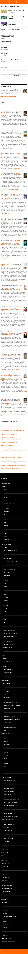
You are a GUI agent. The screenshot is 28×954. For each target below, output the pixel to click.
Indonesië (6, 586)
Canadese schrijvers (7, 647)
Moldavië (6, 752)
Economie (4, 907)
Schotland (6, 841)
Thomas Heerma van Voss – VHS (16, 10)
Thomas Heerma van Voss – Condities (10, 59)
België (3, 627)
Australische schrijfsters (10, 553)
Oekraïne (6, 755)
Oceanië (4, 730)
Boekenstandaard (6, 858)
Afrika (3, 486)
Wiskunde (4, 943)
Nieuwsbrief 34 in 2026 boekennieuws (10, 434)
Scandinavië (5, 774)
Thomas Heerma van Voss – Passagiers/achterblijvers (8, 36)
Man (3, 869)
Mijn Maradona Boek (6, 41)
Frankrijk (4, 658)
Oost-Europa (5, 733)
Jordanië (6, 597)
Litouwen (6, 749)
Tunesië (5, 533)
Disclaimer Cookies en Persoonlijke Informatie (10, 950)
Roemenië (6, 763)
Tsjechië (6, 769)
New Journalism (8, 813)
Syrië (5, 619)
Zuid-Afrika (6, 542)
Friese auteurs (7, 722)
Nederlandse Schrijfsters (8, 724)
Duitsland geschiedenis (11, 688)
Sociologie (5, 935)
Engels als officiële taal (8, 885)
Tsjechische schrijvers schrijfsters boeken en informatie (13, 465)
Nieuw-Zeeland (7, 558)
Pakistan (6, 611)
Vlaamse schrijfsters (9, 636)
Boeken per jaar (5, 852)
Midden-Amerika (6, 680)
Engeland (6, 827)
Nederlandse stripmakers (10, 716)
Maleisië (6, 605)
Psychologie (5, 932)
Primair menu (26, 2)
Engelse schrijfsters (9, 833)
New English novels (8, 838)
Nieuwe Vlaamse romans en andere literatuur (11, 457)
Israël (5, 591)
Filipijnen (6, 580)
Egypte (5, 500)
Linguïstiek (5, 919)
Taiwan (5, 622)
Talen (2, 882)
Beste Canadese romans (9, 650)
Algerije (6, 489)
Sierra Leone (7, 528)
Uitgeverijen (4, 896)
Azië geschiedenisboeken (10, 569)
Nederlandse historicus (9, 711)
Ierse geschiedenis (8, 675)
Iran (5, 589)
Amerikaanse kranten (9, 791)
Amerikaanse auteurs (9, 783)
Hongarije (6, 744)
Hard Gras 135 (4, 47)
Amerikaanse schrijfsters (10, 794)
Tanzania (6, 530)
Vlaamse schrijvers (8, 639)
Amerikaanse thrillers (9, 797)
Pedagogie (4, 927)
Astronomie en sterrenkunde (9, 905)
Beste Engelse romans (9, 822)
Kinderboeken (5, 863)
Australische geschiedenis (10, 550)
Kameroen (6, 511)
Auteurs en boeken (5, 478)
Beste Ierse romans (8, 669)
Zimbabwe (6, 539)
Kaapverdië (6, 508)
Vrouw (4, 874)
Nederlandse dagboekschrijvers (12, 705)
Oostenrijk (6, 691)
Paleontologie (6, 924)
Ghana (5, 505)
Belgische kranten (8, 644)
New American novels (9, 810)
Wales (5, 844)
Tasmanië (6, 564)
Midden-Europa (6, 683)
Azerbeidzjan (7, 575)
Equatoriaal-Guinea (9, 503)
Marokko (6, 519)
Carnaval (4, 860)
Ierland (4, 666)
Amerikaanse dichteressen (10, 785)
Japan (5, 594)
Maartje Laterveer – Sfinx (7, 66)
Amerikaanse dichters (9, 788)
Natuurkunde (5, 921)
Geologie (4, 913)
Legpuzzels (5, 866)
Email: (2, 93)
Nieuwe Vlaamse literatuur (10, 633)
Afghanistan (7, 572)
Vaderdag (4, 871)
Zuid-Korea (6, 625)
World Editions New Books (7, 445)
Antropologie (5, 902)
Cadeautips (3, 855)
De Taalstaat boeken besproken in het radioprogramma (13, 439)
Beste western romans (9, 805)
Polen (5, 758)
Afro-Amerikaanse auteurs (10, 780)
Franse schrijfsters (8, 661)
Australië (4, 547)
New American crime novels (10, 808)
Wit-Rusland (7, 772)
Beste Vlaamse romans (9, 630)
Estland (6, 738)
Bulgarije (6, 736)
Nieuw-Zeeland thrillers (11, 561)
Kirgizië (6, 600)
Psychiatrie (5, 930)
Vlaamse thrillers (8, 641)
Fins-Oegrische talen (7, 888)
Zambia (5, 536)
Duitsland (6, 686)
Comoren (6, 497)
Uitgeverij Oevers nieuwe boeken (8, 462)
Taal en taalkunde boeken (8, 894)
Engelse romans (8, 830)
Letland (6, 747)
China (5, 578)
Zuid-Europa (5, 849)
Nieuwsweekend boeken (6, 427)
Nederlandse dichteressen (10, 727)
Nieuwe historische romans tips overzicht (10, 468)
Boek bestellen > (7, 198)
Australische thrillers (9, 555)
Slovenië (6, 694)
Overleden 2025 (6, 483)
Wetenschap (4, 899)
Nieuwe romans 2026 (6, 425)
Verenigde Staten (6, 777)
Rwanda (6, 525)
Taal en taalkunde (6, 938)
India (5, 583)
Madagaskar (7, 517)
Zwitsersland (7, 697)
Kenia (5, 514)
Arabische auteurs (6, 544)
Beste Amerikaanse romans (10, 802)
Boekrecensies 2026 (5, 460)
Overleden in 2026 (6, 481)
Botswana (6, 494)
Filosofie (4, 910)
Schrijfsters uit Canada (9, 652)
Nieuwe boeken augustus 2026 (8, 448)
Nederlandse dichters (9, 708)
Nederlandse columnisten (10, 702)
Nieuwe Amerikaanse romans (11, 816)
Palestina (6, 614)
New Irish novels (8, 677)
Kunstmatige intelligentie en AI (9, 916)
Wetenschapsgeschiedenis (8, 941)
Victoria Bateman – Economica (8, 437)
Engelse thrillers (8, 835)
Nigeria (5, 522)
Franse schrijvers (8, 663)
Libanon (6, 603)
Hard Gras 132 (4, 53)
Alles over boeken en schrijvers (10, 2)
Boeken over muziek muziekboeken (9, 454)
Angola (5, 492)
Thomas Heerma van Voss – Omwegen (10, 29)
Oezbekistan (7, 608)
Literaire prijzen (5, 877)
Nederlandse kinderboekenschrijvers (13, 713)
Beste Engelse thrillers (9, 824)
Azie (3, 566)
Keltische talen (6, 891)
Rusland (6, 766)
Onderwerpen (4, 880)
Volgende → (17, 75)
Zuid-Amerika (5, 846)
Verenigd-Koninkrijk (7, 819)
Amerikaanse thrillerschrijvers (11, 799)
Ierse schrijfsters (8, 672)
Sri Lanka (6, 616)
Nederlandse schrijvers (8, 700)
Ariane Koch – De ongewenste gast (9, 442)
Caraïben (4, 655)
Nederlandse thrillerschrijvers (11, 719)
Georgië (6, 741)
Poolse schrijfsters (10, 761)
